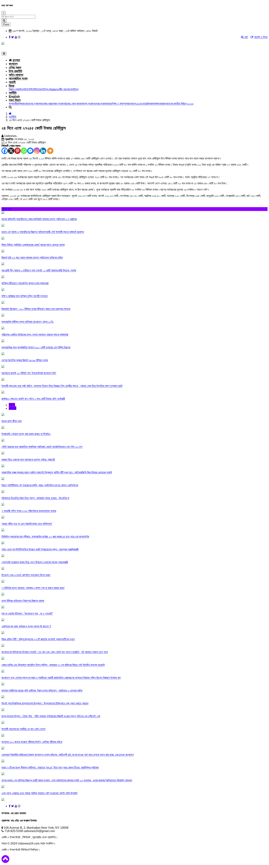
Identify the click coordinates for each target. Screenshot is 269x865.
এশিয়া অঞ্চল (15, 67)
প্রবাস (151, 103)
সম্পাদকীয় (13, 103)
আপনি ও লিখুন (260, 37)
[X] (11, 151)
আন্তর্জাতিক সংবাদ (18, 78)
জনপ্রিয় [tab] (12, 408)
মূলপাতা (16, 60)
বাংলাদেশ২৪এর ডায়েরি (138, 103)
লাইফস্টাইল (28, 89)
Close (6, 24)
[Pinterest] (17, 151)
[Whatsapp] (24, 151)
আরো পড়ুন (6, 208)
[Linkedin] (43, 151)
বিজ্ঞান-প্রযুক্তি (16, 89)
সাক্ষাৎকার (158, 103)
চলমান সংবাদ (57, 103)
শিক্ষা (20, 103)
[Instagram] (36, 151)
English (14, 96)
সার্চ (246, 37)
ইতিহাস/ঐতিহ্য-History (46, 89)
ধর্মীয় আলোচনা (65, 89)
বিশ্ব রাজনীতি (15, 71)
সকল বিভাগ (14, 100)
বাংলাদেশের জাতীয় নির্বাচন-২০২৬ (178, 103)
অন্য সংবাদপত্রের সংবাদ (94, 103)
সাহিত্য (75, 89)
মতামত (109, 103)
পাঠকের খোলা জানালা (73, 103)
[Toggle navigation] (3, 54)
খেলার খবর (47, 103)
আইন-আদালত (16, 75)
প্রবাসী (12, 82)
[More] (50, 151)
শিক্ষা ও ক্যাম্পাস (120, 103)
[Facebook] (4, 151)
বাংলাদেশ (13, 64)
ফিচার (11, 86)
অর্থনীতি (12, 93)
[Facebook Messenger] (30, 151)
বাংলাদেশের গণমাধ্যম (32, 103)
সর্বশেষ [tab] (12, 405)
